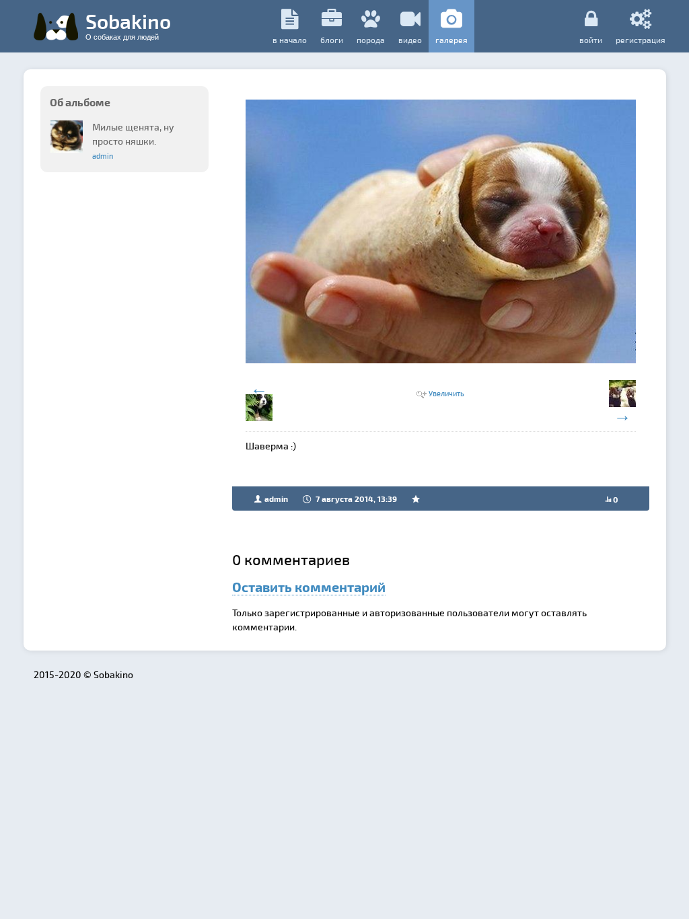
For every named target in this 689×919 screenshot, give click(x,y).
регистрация (640, 39)
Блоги (331, 39)
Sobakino (128, 25)
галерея (451, 39)
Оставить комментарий (309, 587)
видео (410, 39)
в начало (290, 39)
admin (102, 155)
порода (371, 39)
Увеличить (446, 393)
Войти (590, 39)
